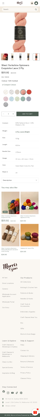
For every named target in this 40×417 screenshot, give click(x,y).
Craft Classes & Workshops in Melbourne (8, 354)
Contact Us (24, 350)
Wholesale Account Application (9, 295)
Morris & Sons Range (27, 334)
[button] (3, 3)
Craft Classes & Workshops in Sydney (9, 346)
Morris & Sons (16, 415)
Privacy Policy (25, 373)
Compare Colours (9, 85)
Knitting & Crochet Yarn (28, 287)
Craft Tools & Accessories (25, 305)
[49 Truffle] (5, 104)
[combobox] (20, 9)
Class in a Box (7, 362)
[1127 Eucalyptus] (17, 99)
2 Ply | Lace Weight (23, 132)
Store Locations (8, 283)
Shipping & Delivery (27, 356)
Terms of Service (26, 367)
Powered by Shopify (28, 415)
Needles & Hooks (26, 299)
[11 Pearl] (5, 92)
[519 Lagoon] (11, 99)
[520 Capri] (29, 92)
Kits (21, 323)
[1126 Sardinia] (5, 99)
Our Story (5, 308)
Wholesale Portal (8, 302)
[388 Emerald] (23, 99)
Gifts (22, 328)
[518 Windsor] (28, 99)
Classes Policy (25, 378)
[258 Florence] (11, 92)
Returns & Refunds (27, 362)
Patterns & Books (26, 293)
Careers (5, 289)
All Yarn (4, 278)
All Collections (25, 282)
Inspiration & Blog (8, 373)
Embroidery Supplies (27, 312)
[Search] (36, 9)
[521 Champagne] (17, 92)
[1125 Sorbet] (23, 92)
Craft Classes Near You (28, 317)
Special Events (7, 367)
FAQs (22, 345)
